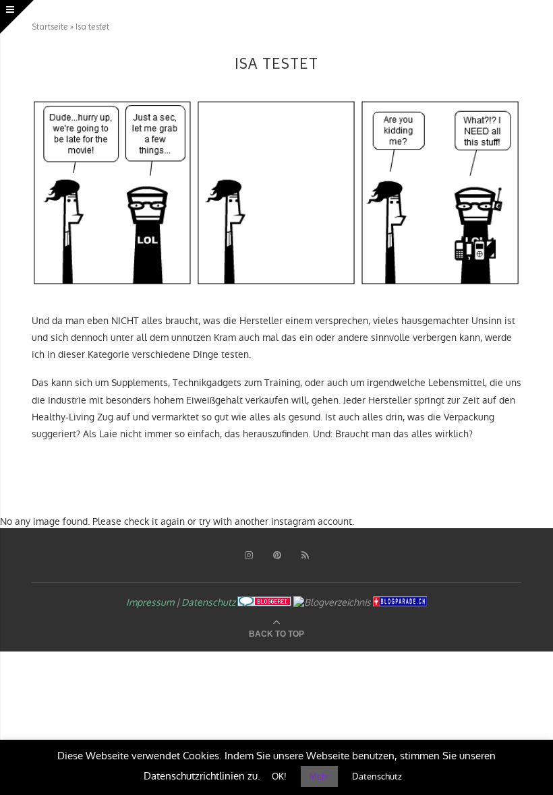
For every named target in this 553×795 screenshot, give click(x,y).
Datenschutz (208, 602)
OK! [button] (279, 776)
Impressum (150, 602)
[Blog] (332, 602)
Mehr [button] (319, 776)
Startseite (50, 27)
